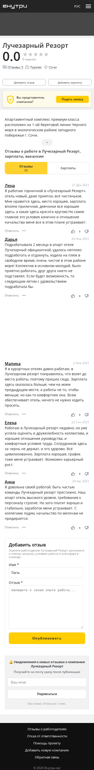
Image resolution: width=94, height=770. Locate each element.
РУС (77, 6)
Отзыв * (16, 582)
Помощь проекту (47, 743)
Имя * (14, 564)
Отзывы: (15, 67)
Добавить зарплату (70, 82)
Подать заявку (72, 99)
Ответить (12, 231)
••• (24, 231)
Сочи (53, 67)
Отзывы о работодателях (47, 729)
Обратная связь (47, 757)
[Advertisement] (47, 329)
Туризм (36, 67)
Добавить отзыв (24, 82)
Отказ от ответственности (47, 736)
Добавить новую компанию (47, 750)
